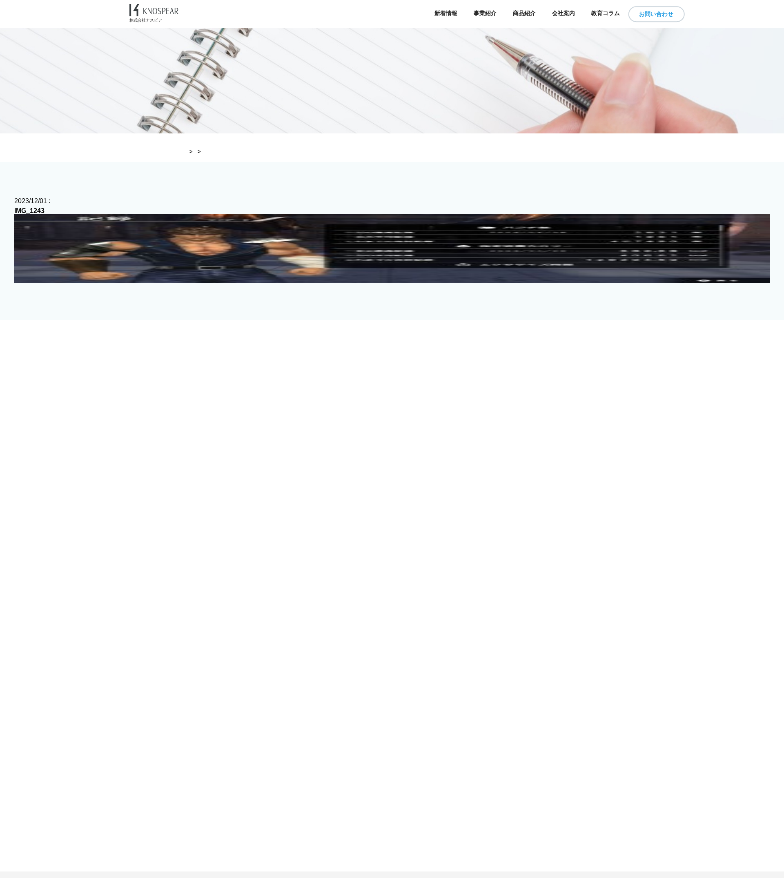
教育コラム (605, 13)
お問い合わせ (656, 14)
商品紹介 (524, 13)
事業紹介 (485, 13)
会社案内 (563, 13)
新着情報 (445, 13)
